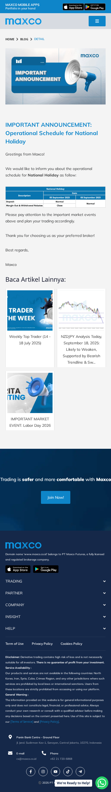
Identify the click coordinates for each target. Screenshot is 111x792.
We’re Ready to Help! (73, 783)
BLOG (24, 39)
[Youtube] (55, 771)
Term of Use (14, 644)
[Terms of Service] (22, 722)
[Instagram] (43, 771)
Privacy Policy (42, 644)
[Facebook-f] (30, 771)
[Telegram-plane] (80, 771)
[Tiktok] (67, 771)
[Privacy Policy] (49, 722)
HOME (9, 39)
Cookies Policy (71, 644)
